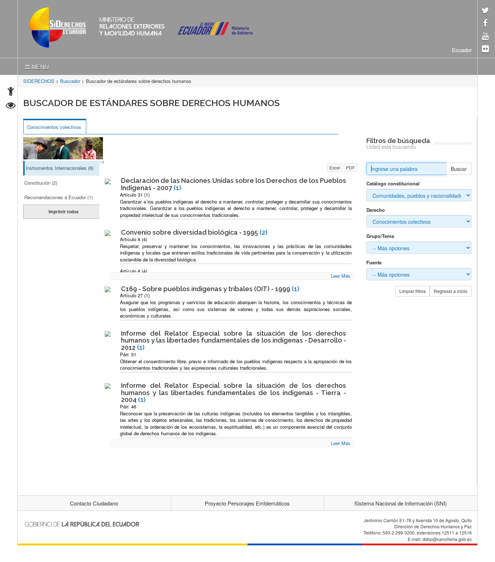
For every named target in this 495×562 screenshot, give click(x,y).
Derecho (375, 210)
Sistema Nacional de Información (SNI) (400, 503)
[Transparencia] (11, 106)
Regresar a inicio (450, 291)
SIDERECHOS (38, 80)
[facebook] (485, 24)
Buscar (459, 168)
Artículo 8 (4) (133, 239)
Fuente (374, 262)
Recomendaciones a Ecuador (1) (58, 197)
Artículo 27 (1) (135, 295)
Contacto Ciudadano (94, 503)
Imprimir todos (64, 211)
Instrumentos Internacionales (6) (59, 167)
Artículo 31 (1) (135, 194)
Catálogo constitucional (393, 183)
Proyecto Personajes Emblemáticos (247, 503)
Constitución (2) (40, 182)
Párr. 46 (128, 406)
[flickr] (485, 49)
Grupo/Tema (380, 236)
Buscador (70, 80)
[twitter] (485, 11)
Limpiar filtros (412, 291)
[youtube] (485, 37)
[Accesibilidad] (10, 92)
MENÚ (39, 67)
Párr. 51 (128, 354)
